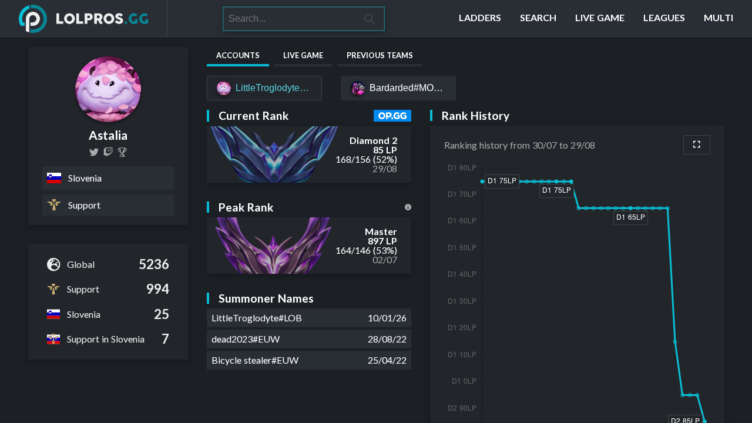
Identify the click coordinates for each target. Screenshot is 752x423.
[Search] (370, 19)
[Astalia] (122, 152)
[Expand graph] (696, 145)
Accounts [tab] (238, 55)
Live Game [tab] (303, 55)
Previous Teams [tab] (380, 55)
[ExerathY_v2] (94, 152)
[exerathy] (108, 152)
